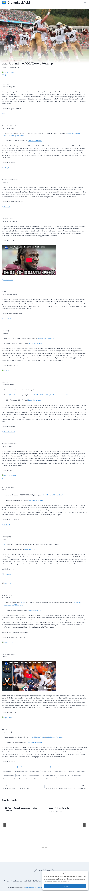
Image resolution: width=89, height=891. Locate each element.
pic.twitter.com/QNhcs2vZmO (53, 495)
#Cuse (23, 603)
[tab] (42, 847)
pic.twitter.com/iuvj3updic (54, 737)
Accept (65, 886)
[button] (85, 873)
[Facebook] (35, 870)
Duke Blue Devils (46, 771)
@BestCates (21, 767)
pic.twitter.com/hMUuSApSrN (14, 605)
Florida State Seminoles (59, 771)
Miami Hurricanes (21, 775)
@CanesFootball (14, 395)
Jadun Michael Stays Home (60, 808)
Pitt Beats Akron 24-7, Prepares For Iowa (15, 787)
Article (4, 60)
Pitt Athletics (37, 881)
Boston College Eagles (21, 771)
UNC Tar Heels (7, 778)
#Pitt (5, 544)
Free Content (19, 60)
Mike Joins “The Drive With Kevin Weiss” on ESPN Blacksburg (66, 787)
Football (11, 60)
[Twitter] (40, 870)
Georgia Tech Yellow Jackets (76, 771)
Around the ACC (7, 771)
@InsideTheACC (55, 767)
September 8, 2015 (35, 610)
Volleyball (27, 881)
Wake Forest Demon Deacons (47, 778)
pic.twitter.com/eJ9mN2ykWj (59, 395)
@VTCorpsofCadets (38, 737)
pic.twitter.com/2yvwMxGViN (14, 135)
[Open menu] (85, 2)
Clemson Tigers (34, 771)
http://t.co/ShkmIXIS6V (41, 395)
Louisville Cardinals (8, 775)
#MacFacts (77, 603)
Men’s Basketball (16, 881)
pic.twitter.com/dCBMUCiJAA (47, 338)
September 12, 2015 (34, 400)
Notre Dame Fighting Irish (48, 775)
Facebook (36, 767)
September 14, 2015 (35, 141)
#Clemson (76, 133)
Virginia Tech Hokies (31, 778)
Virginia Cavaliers (19, 778)
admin (5, 67)
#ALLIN (70, 133)
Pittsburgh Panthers (63, 775)
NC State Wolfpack (34, 775)
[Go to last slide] (4, 825)
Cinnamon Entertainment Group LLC (37, 887)
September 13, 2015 (35, 343)
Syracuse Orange (76, 775)
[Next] (84, 825)
